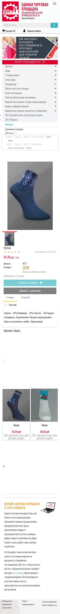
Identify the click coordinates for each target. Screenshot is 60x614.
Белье (48, 137)
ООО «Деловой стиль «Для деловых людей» (24, 115)
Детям (26, 137)
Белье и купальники (16, 148)
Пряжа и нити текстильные (16, 88)
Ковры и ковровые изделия (17, 106)
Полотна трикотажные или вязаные (20, 97)
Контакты (44, 605)
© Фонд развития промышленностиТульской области (7, 604)
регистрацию (17, 573)
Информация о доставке (14, 276)
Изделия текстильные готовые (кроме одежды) (25, 102)
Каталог (9, 137)
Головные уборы (12, 75)
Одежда (8, 66)
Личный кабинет (33, 31)
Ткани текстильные (13, 93)
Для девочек (36, 144)
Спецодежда (10, 84)
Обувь (7, 71)
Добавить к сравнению (30, 290)
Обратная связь (52, 605)
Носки (10, 141)
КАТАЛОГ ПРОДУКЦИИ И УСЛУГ (27, 62)
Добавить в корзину (28, 282)
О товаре (10, 297)
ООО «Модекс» (11, 119)
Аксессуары (10, 79)
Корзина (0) (10, 31)
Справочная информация (49, 602)
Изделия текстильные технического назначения (26, 111)
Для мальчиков (37, 137)
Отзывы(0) (25, 297)
